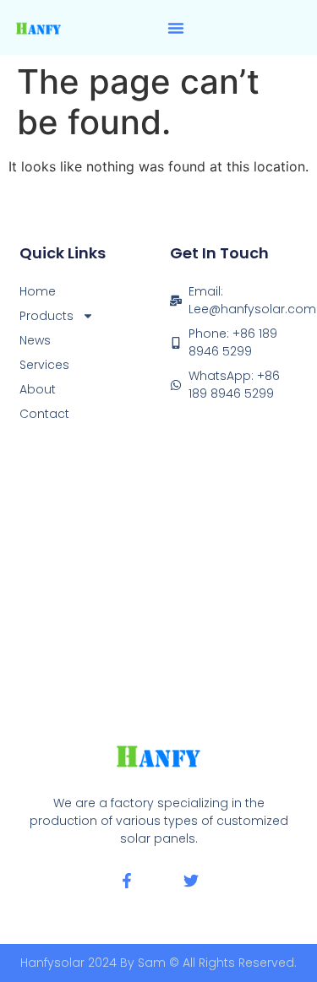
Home (37, 291)
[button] (176, 28)
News (35, 340)
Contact (44, 413)
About (37, 389)
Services (44, 364)
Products (46, 315)
